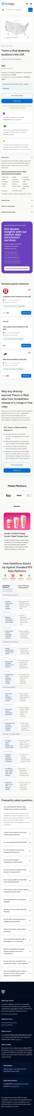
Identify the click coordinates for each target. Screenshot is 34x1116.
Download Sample (17, 95)
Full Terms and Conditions (9, 1014)
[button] (3, 9)
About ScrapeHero (7, 1025)
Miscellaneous (17, 59)
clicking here (15, 1086)
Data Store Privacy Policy (9, 1022)
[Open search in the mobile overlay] (19, 10)
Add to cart (17, 101)
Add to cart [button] (26, 313)
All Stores (10, 59)
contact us (18, 1039)
